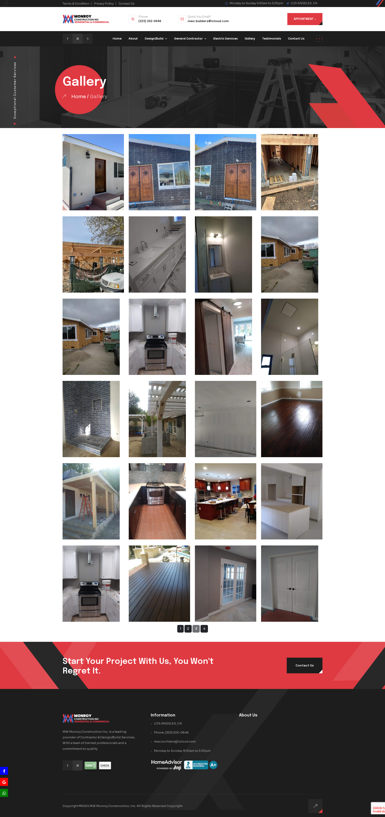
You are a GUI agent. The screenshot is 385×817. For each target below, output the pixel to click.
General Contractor (188, 38)
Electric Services (225, 38)
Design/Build (154, 38)
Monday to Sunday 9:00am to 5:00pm (182, 751)
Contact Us (127, 3)
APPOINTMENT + (305, 19)
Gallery (250, 38)
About (133, 38)
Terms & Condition (76, 3)
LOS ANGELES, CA (304, 3)
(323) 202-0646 (149, 21)
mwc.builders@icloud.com (208, 21)
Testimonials (271, 38)
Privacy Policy (104, 3)
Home (117, 38)
